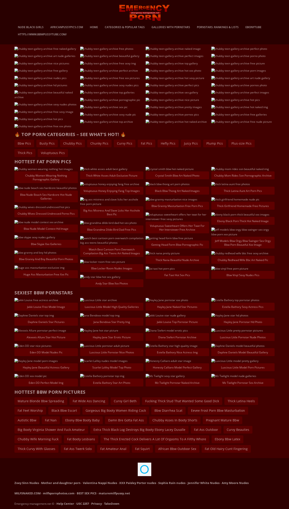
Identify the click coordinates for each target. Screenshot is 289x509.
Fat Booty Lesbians (81, 439)
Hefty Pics (168, 143)
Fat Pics (146, 143)
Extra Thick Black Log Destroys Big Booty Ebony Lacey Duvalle (139, 429)
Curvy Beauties (238, 429)
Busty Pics (47, 143)
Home (94, 27)
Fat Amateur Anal (113, 449)
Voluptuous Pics (53, 153)
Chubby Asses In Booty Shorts (174, 420)
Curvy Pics (124, 143)
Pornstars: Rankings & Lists (218, 27)
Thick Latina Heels (241, 401)
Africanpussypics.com (66, 27)
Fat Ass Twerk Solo (78, 449)
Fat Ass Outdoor (206, 429)
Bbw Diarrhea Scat (168, 410)
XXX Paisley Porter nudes (137, 483)
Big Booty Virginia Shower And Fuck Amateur (51, 429)
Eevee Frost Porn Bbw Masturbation (218, 410)
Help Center (65, 504)
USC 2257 (82, 504)
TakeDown (111, 504)
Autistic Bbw (27, 420)
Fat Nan (51, 420)
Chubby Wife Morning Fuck (38, 439)
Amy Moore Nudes (235, 483)
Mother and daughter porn (61, 483)
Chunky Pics (99, 143)
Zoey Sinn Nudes (26, 483)
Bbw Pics (24, 143)
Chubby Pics (72, 143)
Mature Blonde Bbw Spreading (41, 401)
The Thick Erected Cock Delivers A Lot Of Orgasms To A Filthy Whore (155, 439)
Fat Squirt (142, 449)
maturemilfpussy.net (114, 493)
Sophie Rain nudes (171, 483)
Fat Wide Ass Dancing (89, 401)
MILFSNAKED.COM (27, 493)
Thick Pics (25, 153)
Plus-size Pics (241, 143)
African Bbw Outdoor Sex (177, 449)
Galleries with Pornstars (170, 27)
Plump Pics (214, 143)
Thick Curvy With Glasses (36, 449)
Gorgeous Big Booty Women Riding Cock (116, 410)
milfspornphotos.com (59, 493)
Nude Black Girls (31, 27)
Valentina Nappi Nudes (100, 483)
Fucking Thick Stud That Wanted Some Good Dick (182, 401)
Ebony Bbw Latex (227, 439)
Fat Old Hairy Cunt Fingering (226, 449)
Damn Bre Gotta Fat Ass (126, 420)
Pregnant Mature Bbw (222, 420)
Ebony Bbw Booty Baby (82, 420)
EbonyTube (253, 27)
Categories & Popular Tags (125, 27)
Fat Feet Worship (30, 410)
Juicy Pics (191, 143)
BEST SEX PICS (86, 493)
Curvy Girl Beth (125, 401)
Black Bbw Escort (64, 410)
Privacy (96, 504)
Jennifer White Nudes (203, 483)
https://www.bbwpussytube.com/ (42, 34)
